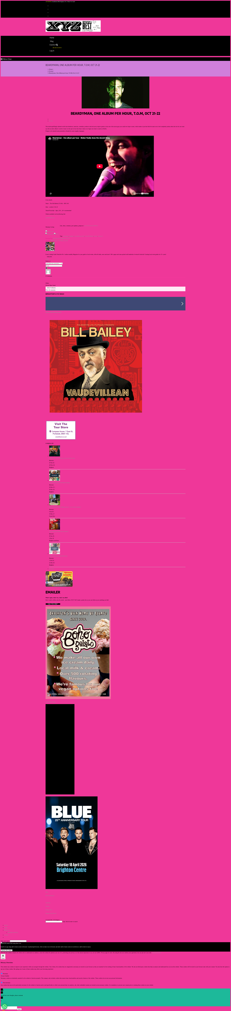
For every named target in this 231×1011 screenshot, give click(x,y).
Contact (47, 906)
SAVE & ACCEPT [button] (5, 987)
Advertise (48, 902)
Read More (158, 952)
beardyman (66, 236)
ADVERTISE (49, 1)
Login (47, 259)
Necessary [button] (3, 971)
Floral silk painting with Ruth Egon (58, 556)
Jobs (47, 892)
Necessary (5, 973)
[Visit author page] (50, 250)
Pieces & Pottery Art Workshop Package (59, 482)
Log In (6, 935)
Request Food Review (51, 913)
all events (51, 569)
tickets (95, 236)
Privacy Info (49, 910)
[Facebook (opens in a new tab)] (50, 9)
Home (6, 925)
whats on (100, 236)
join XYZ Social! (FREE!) (91, 225)
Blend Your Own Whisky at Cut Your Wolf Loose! (62, 458)
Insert (19, 1009)
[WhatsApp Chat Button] (4, 1006)
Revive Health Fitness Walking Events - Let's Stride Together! (65, 507)
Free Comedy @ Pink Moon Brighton (58, 531)
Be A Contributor (50, 895)
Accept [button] (153, 952)
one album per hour (79, 236)
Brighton (71, 236)
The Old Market (89, 236)
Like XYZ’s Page (51, 702)
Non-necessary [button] (4, 980)
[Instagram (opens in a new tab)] (50, 12)
